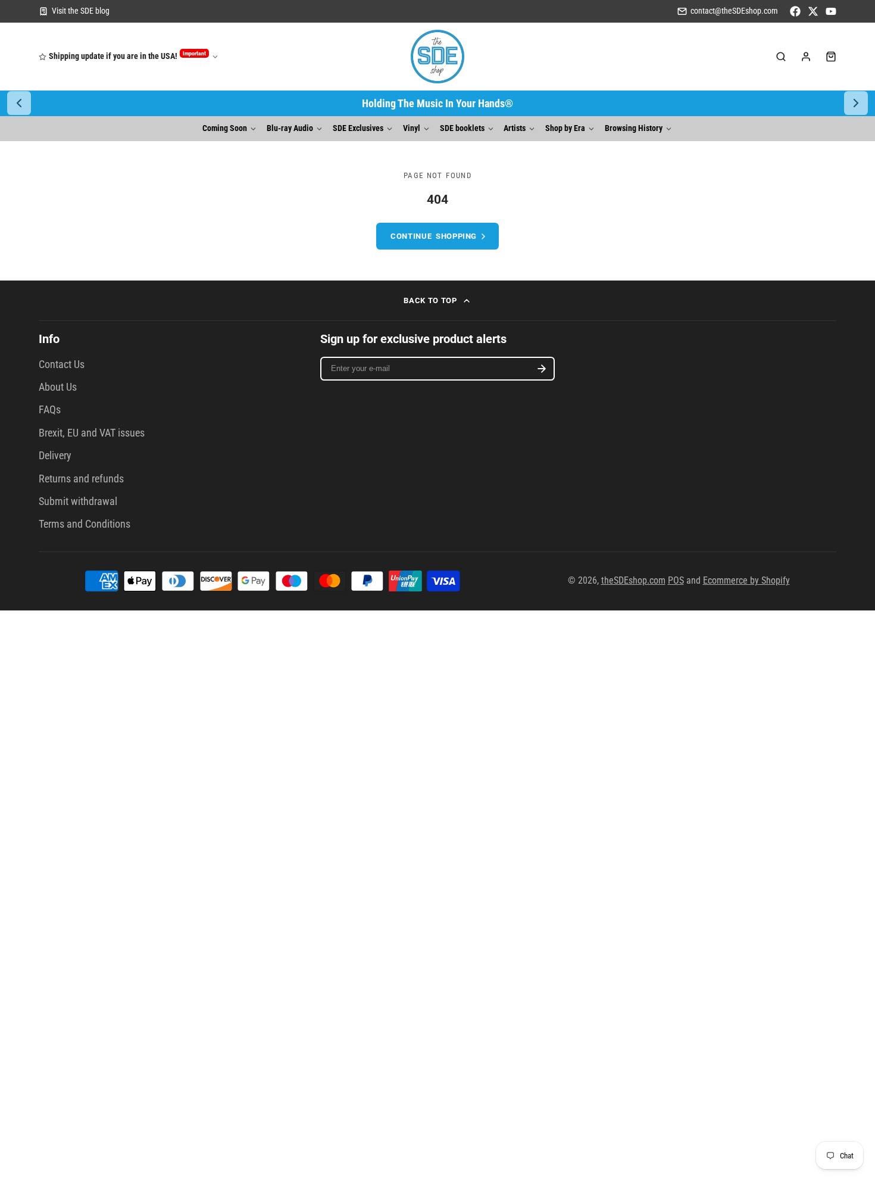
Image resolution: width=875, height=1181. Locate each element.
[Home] (437, 56)
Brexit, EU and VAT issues (92, 433)
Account (806, 56)
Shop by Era (565, 128)
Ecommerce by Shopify (746, 580)
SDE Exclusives (358, 128)
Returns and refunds (81, 479)
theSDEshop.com (633, 580)
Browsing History (633, 128)
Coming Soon (224, 128)
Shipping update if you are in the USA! (127, 55)
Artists (515, 128)
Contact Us (62, 364)
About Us (58, 387)
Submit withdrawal (78, 501)
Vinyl (411, 128)
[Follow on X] (813, 11)
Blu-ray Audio (290, 128)
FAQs (50, 410)
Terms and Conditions (84, 524)
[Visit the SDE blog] (74, 11)
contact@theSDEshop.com (734, 11)
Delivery (55, 456)
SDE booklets (462, 128)
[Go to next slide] (856, 103)
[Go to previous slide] (19, 103)
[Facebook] (795, 11)
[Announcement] (437, 103)
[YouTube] (831, 11)
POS (676, 580)
